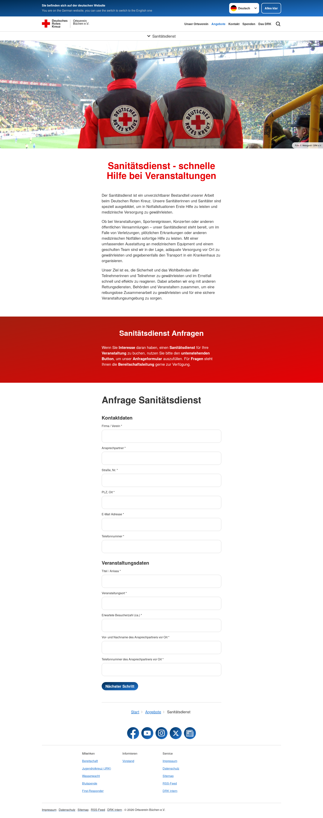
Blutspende (89, 783)
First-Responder (93, 791)
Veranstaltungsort (114, 593)
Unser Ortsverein (196, 24)
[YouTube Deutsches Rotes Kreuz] (147, 733)
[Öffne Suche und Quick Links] (278, 24)
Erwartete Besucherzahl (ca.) (122, 615)
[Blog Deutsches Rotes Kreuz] (190, 733)
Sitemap (168, 776)
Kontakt (233, 24)
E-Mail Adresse (113, 514)
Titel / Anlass (111, 571)
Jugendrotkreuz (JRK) (96, 768)
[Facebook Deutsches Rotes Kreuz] (133, 733)
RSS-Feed (170, 783)
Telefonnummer (113, 536)
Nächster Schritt (119, 686)
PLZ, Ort (108, 492)
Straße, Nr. (110, 470)
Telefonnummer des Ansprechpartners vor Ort (133, 659)
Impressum (170, 761)
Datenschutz (171, 768)
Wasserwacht (91, 776)
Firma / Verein (112, 426)
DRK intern (170, 791)
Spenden (248, 24)
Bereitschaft (90, 761)
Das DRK (264, 24)
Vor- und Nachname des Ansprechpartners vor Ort (135, 637)
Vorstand (128, 761)
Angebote (218, 24)
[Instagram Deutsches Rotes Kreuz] (161, 733)
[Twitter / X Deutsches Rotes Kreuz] (176, 733)
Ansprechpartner (114, 448)
